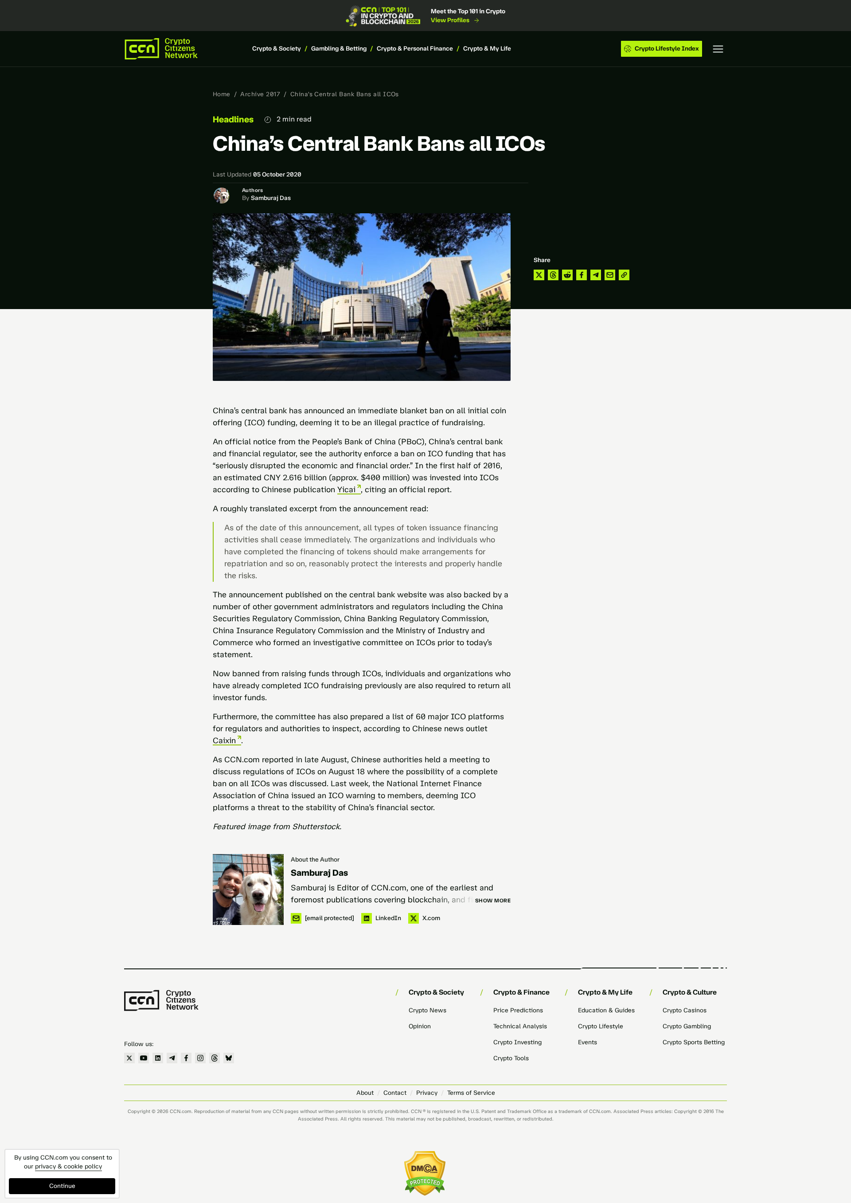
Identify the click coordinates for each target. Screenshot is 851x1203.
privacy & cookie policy (68, 1166)
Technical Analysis (520, 1026)
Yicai (346, 489)
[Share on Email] (610, 275)
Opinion (420, 1026)
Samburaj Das (271, 198)
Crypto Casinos (685, 1010)
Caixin (224, 740)
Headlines (233, 119)
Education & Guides (606, 1010)
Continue (62, 1186)
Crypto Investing (517, 1042)
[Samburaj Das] (248, 889)
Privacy (426, 1093)
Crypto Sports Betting (694, 1042)
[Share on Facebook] (581, 275)
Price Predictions (518, 1010)
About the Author (315, 859)
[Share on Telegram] (595, 275)
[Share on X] (539, 275)
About (365, 1093)
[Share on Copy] (624, 275)
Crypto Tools (511, 1058)
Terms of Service (471, 1093)
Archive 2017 (260, 94)
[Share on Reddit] (567, 275)
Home (221, 94)
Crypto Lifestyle (600, 1026)
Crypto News (427, 1010)
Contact (394, 1093)
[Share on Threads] (553, 275)
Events (587, 1042)
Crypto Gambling (687, 1026)
